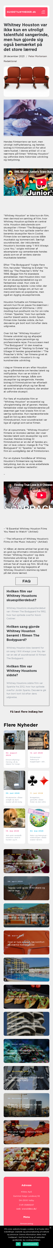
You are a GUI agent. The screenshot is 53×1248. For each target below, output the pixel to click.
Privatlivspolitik (30, 1244)
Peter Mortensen (37, 56)
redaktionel (10, 61)
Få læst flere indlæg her (26, 711)
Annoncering (26, 1223)
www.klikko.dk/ (29, 1209)
